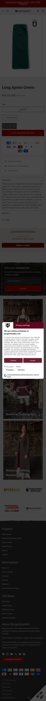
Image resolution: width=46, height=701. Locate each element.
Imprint (18, 367)
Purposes (9, 370)
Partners (21, 370)
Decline (13, 360)
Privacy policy (9, 367)
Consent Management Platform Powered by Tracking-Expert (23, 375)
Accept (32, 360)
